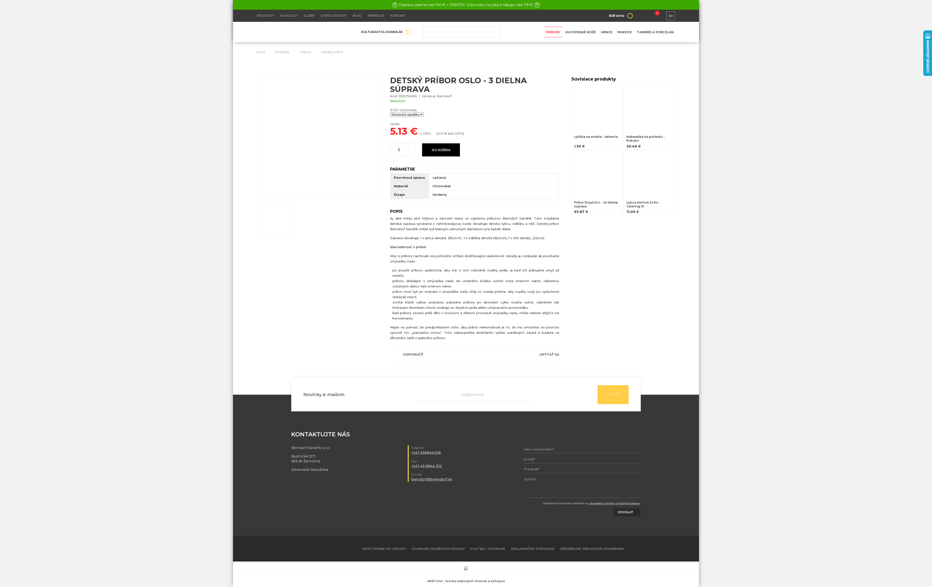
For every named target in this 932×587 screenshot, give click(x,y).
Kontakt (398, 15)
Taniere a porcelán (655, 32)
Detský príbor (332, 52)
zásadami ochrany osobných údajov (614, 503)
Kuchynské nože (581, 32)
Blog (357, 15)
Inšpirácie (376, 15)
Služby (309, 15)
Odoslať (613, 394)
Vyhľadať (493, 32)
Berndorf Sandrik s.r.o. (291, 32)
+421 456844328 (426, 452)
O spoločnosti (334, 15)
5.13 (398, 131)
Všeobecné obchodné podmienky (592, 549)
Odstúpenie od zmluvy (384, 549)
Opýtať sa (549, 354)
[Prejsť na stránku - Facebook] (663, 548)
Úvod (260, 52)
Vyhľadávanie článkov (462, 32)
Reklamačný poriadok (532, 549)
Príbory (553, 32)
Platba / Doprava (487, 549)
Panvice (624, 32)
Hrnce (606, 32)
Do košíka (441, 150)
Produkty (265, 15)
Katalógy (288, 15)
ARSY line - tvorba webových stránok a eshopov (466, 581)
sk (671, 16)
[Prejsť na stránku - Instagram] (672, 548)
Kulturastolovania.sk (382, 32)
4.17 (440, 133)
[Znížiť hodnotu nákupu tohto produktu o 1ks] (411, 153)
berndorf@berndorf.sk (431, 479)
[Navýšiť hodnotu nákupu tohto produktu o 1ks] (411, 146)
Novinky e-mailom (323, 394)
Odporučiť (413, 354)
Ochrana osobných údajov (438, 549)
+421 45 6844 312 (426, 466)
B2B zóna (616, 15)
